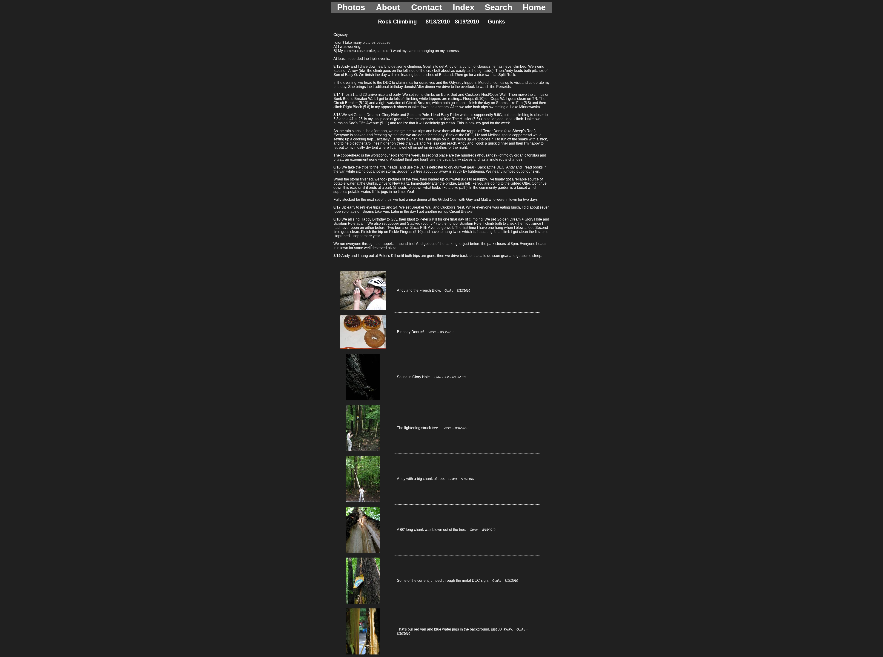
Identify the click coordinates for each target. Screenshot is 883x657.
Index (463, 7)
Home (534, 7)
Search (498, 7)
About (388, 7)
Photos (351, 7)
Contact (426, 7)
